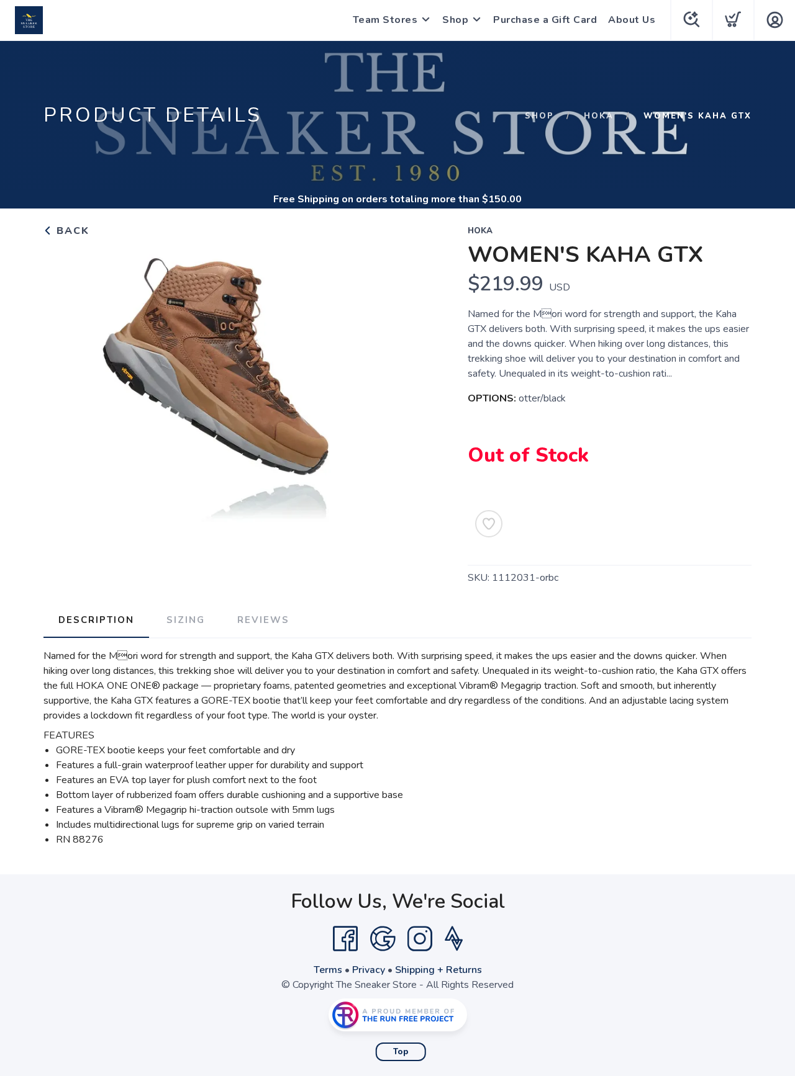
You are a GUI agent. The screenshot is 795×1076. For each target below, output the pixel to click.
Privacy (368, 970)
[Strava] (453, 938)
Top (401, 1051)
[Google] (382, 938)
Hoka (599, 116)
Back (71, 231)
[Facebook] (345, 938)
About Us (631, 20)
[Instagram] (419, 938)
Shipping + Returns (438, 970)
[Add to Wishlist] (488, 523)
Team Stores (385, 20)
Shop (455, 20)
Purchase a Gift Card (545, 20)
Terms (328, 970)
